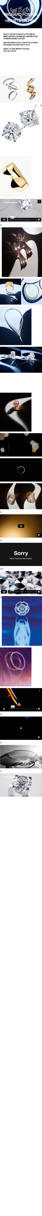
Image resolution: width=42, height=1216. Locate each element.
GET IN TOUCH (9, 51)
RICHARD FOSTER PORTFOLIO (16, 45)
